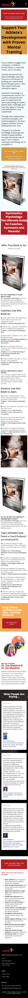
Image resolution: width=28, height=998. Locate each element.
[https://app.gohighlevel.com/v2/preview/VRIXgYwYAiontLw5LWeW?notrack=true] (8, 4)
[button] (26, 4)
